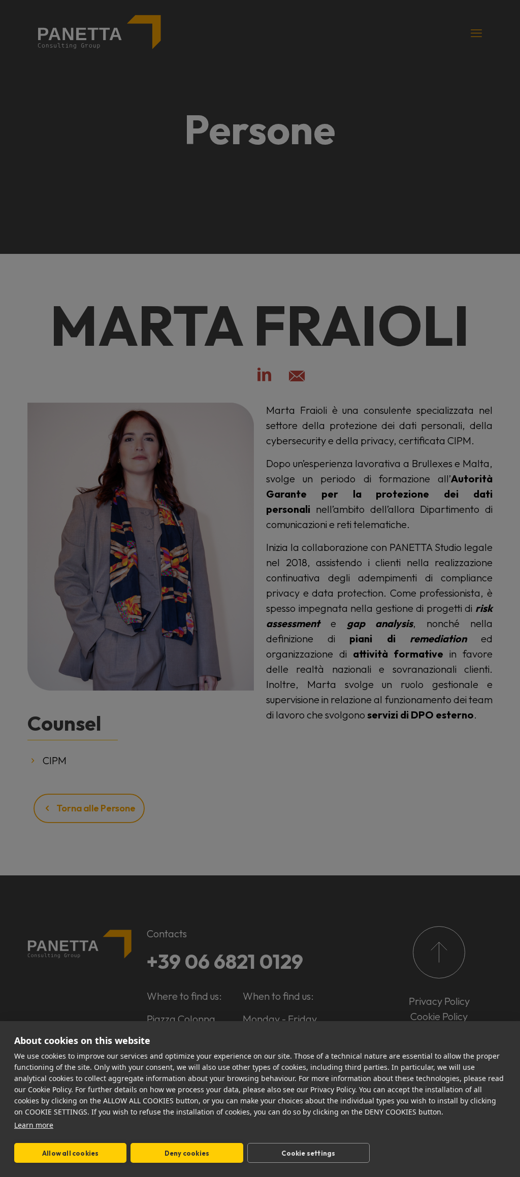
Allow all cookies (70, 1153)
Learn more (33, 1125)
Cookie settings (308, 1153)
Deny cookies (187, 1153)
